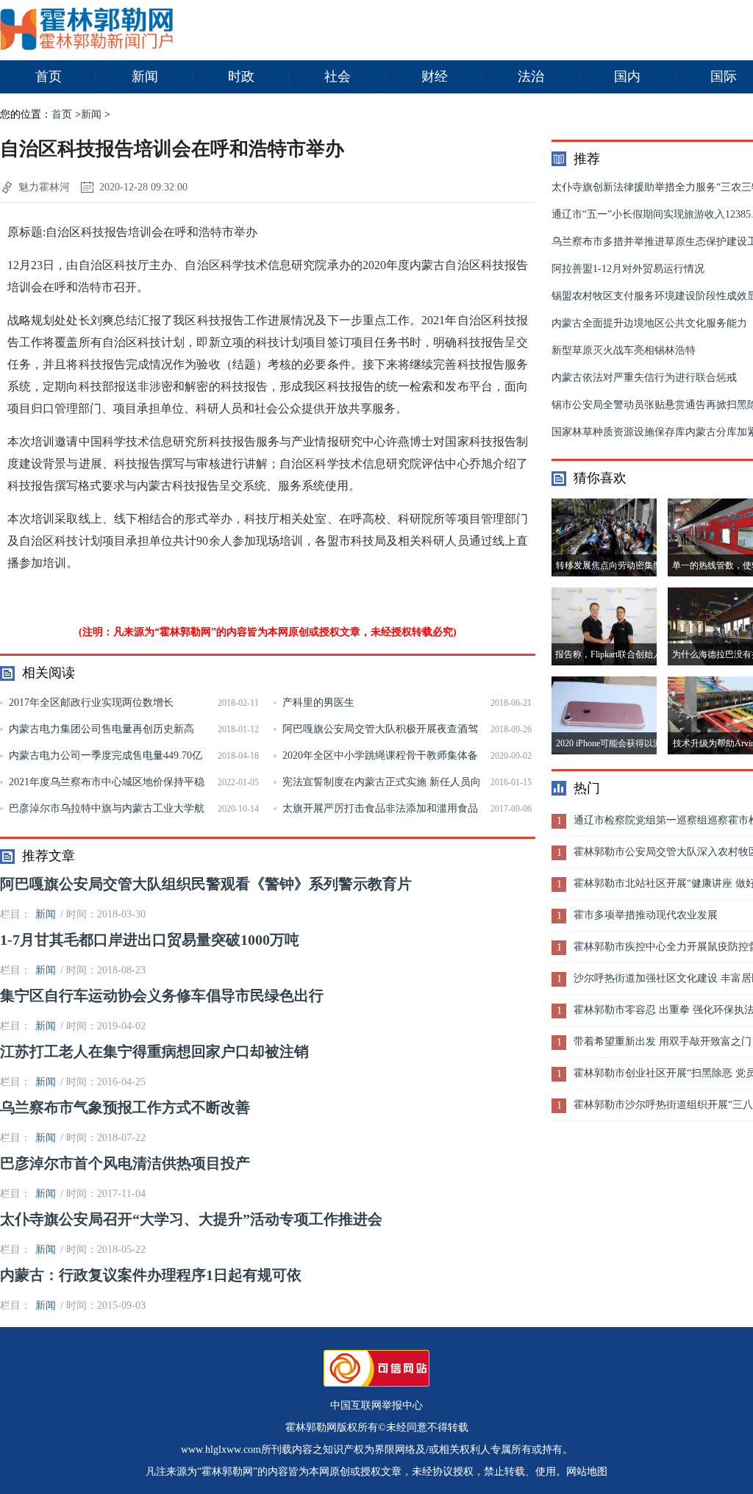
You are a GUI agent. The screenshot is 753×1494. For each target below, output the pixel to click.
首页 (48, 76)
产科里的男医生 (318, 702)
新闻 (145, 76)
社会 (337, 76)
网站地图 (586, 1471)
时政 (241, 76)
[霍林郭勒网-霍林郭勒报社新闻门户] (86, 46)
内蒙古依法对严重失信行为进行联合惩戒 (644, 377)
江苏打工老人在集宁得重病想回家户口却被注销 (154, 1051)
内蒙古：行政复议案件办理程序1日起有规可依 (150, 1275)
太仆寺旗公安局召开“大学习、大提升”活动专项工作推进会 (191, 1219)
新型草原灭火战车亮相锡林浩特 (624, 350)
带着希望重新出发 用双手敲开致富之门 (663, 1041)
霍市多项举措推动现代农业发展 (646, 915)
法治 (531, 76)
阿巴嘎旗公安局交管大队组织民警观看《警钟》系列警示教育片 (206, 884)
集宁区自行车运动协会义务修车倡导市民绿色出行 (162, 995)
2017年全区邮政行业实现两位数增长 (91, 702)
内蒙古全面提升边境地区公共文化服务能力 (649, 323)
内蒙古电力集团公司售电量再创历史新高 (101, 729)
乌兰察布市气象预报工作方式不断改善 (125, 1107)
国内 (627, 76)
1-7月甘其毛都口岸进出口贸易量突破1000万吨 (149, 940)
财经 (434, 76)
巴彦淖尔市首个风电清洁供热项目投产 (125, 1163)
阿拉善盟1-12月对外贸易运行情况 (628, 268)
